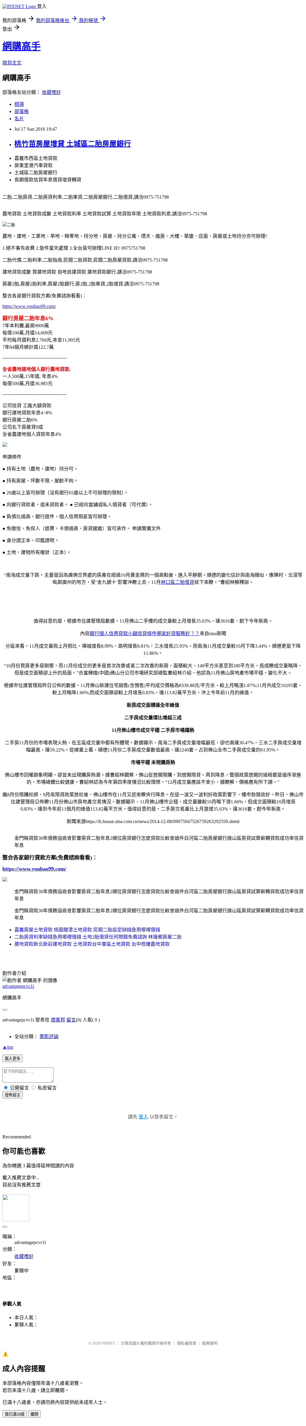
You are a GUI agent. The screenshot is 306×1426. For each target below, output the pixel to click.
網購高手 (21, 46)
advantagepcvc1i (18, 986)
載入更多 (12, 1058)
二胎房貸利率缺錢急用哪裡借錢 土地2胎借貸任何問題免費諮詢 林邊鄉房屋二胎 (98, 936)
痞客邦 (58, 1019)
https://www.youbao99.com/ (29, 306)
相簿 (19, 104)
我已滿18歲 (15, 1414)
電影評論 (49, 1036)
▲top (7, 1047)
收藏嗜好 (51, 92)
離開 (34, 1414)
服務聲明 (210, 1343)
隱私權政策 (186, 1343)
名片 (19, 118)
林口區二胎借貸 (177, 582)
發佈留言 (12, 1095)
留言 (71, 1019)
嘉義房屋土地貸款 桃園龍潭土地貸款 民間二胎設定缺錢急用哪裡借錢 (87, 929)
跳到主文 (12, 62)
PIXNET (108, 1343)
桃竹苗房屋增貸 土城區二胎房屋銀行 (72, 144)
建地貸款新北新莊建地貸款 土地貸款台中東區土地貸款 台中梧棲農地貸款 (92, 944)
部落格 (21, 111)
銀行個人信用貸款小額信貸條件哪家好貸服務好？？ (145, 633)
